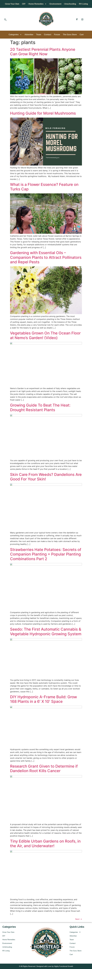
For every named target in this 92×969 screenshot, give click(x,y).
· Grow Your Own (11, 4)
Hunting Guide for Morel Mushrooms (43, 113)
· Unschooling (69, 4)
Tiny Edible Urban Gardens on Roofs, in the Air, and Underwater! (45, 843)
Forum (57, 35)
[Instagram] (82, 19)
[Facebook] (77, 19)
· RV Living (83, 4)
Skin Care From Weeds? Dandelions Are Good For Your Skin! (46, 476)
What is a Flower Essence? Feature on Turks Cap (44, 186)
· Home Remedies (35, 4)
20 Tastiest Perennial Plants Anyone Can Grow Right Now (42, 51)
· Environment (55, 4)
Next (78, 919)
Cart (81, 35)
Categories (14, 35)
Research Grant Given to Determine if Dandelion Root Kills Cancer (44, 768)
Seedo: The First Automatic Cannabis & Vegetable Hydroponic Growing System (45, 631)
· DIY (23, 4)
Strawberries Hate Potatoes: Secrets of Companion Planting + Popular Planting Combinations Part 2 (45, 554)
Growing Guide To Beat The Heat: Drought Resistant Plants (40, 407)
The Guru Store (70, 35)
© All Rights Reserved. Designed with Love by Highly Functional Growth (46, 966)
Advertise (29, 35)
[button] (5, 19)
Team (38, 35)
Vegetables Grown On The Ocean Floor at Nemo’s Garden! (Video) (45, 335)
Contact (47, 35)
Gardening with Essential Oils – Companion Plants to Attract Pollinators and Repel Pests (45, 257)
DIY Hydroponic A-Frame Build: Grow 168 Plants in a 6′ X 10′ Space (43, 699)
